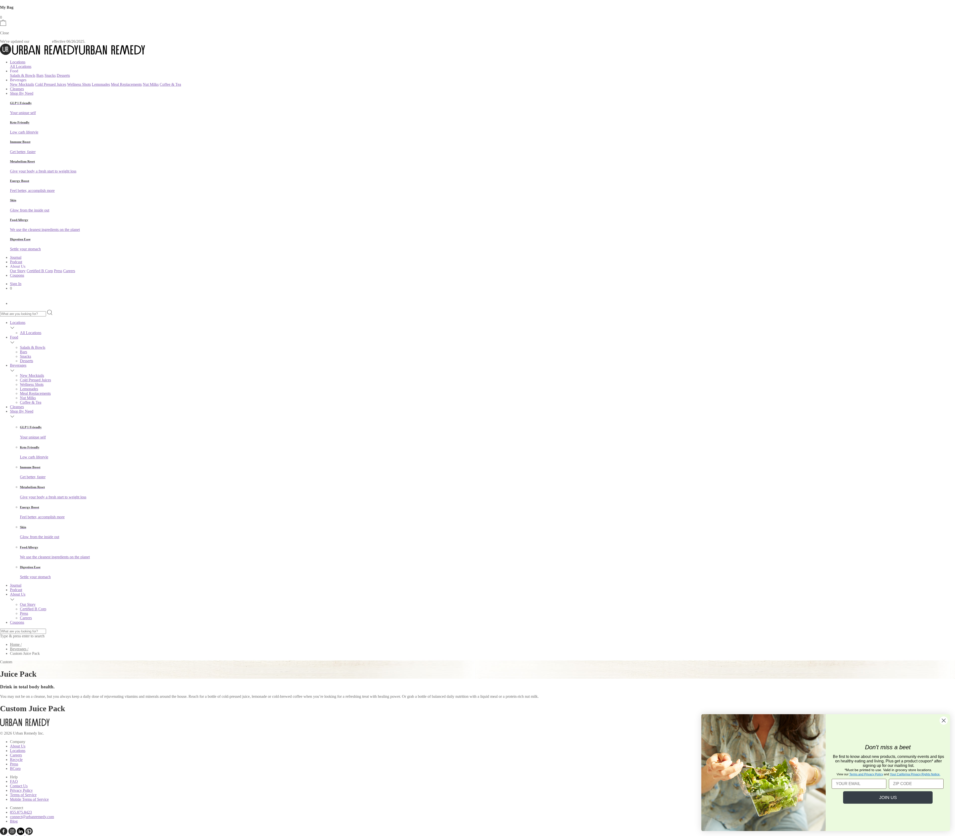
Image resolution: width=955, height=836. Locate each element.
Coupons (17, 275)
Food (14, 337)
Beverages (18, 365)
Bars (40, 75)
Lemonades (101, 84)
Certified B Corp (40, 271)
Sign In (15, 284)
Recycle (16, 759)
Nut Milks (151, 84)
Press (58, 271)
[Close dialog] (943, 720)
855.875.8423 (21, 812)
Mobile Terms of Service (29, 799)
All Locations (20, 66)
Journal (15, 257)
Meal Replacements (126, 84)
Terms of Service (23, 795)
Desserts (63, 75)
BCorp (15, 768)
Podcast (16, 262)
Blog (14, 821)
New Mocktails (22, 84)
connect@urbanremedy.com (32, 817)
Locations (17, 62)
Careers (69, 271)
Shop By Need (21, 93)
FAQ (14, 781)
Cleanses (17, 89)
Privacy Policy (21, 790)
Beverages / (19, 649)
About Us (17, 594)
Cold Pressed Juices (50, 84)
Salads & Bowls (22, 75)
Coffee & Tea (170, 84)
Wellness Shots (79, 84)
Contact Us (19, 786)
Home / (16, 644)
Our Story (18, 271)
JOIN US (888, 797)
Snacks (50, 75)
